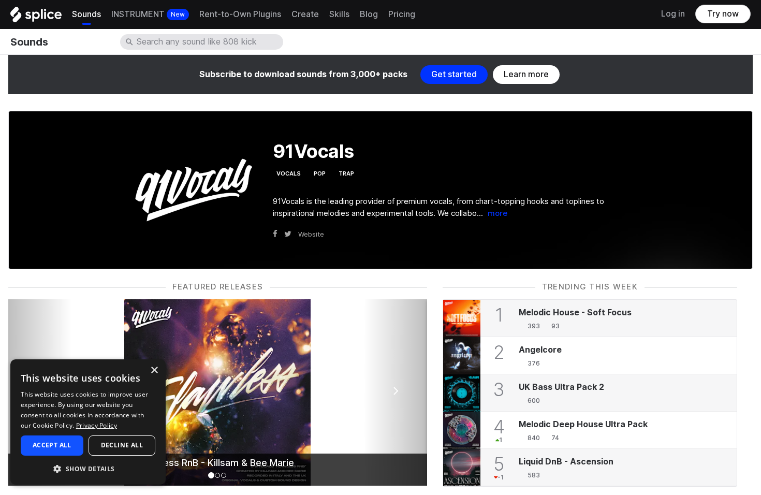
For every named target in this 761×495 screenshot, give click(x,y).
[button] (88, 468)
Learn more (526, 74)
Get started (454, 74)
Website (311, 234)
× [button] (154, 370)
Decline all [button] (122, 445)
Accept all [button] (52, 445)
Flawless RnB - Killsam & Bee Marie (217, 463)
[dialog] (88, 422)
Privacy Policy (96, 425)
